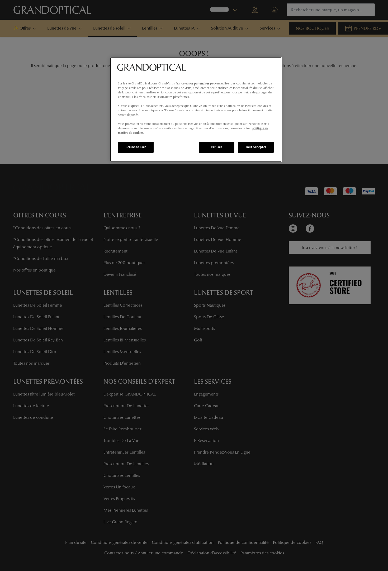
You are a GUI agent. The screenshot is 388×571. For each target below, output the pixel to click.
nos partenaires (198, 83)
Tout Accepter (255, 147)
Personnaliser (136, 147)
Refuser (216, 147)
